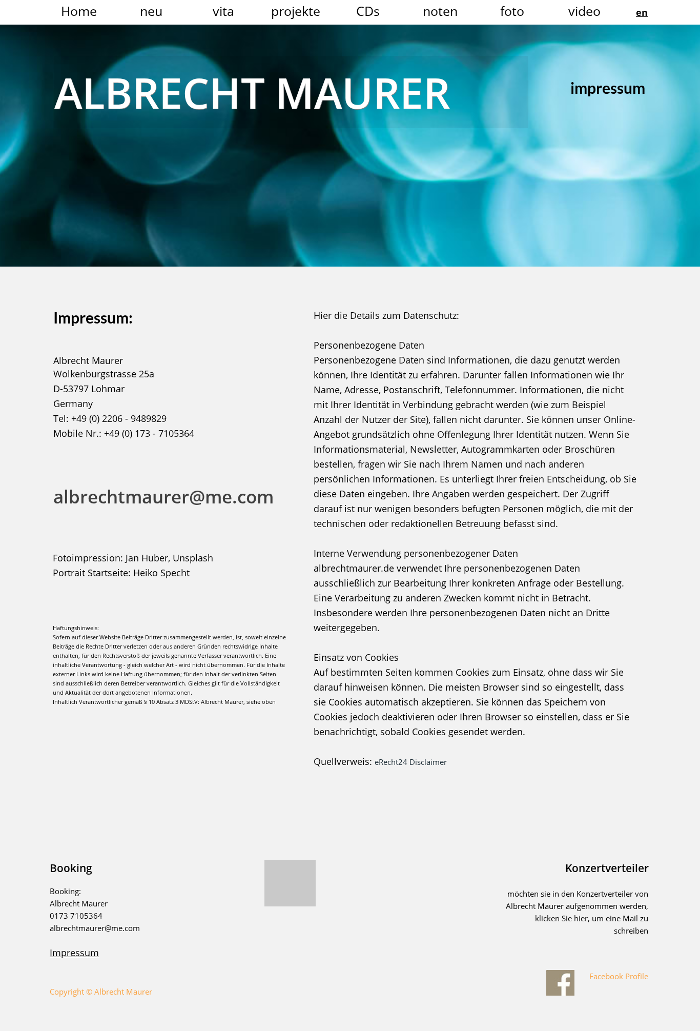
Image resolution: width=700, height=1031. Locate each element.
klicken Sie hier (561, 918)
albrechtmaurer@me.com (163, 496)
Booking (71, 868)
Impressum (74, 952)
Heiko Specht (161, 573)
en (642, 12)
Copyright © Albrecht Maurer (101, 991)
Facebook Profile (617, 976)
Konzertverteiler (607, 868)
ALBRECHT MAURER (252, 92)
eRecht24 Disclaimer (411, 762)
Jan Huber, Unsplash (169, 558)
